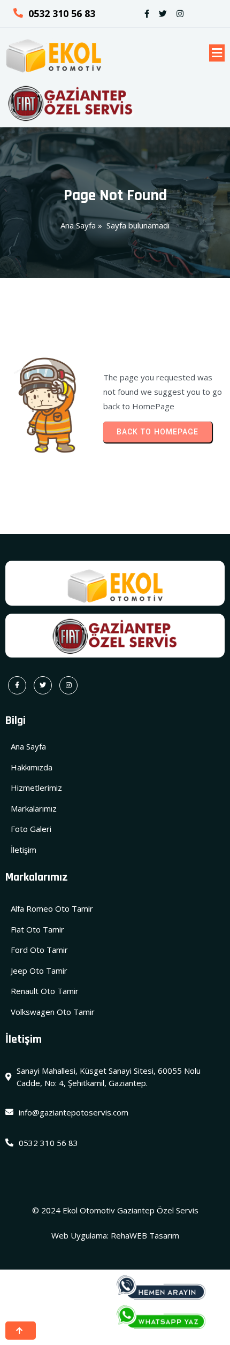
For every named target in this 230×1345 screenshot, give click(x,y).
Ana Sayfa (78, 225)
